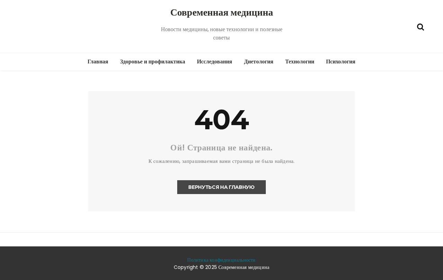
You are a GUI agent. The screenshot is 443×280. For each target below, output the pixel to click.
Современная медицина (221, 12)
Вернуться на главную (221, 187)
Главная (98, 61)
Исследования (214, 61)
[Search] (420, 26)
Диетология (258, 61)
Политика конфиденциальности (221, 259)
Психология (340, 61)
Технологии (299, 61)
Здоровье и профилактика (152, 61)
